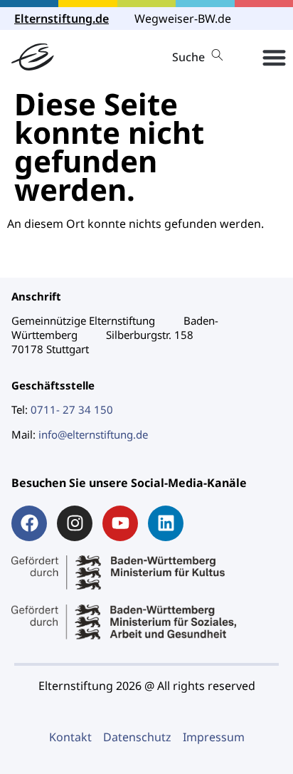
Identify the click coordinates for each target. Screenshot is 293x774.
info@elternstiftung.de (93, 434)
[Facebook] (29, 523)
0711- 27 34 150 (72, 409)
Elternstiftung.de (61, 18)
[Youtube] (120, 523)
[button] (274, 57)
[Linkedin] (165, 523)
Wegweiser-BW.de (182, 18)
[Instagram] (74, 523)
